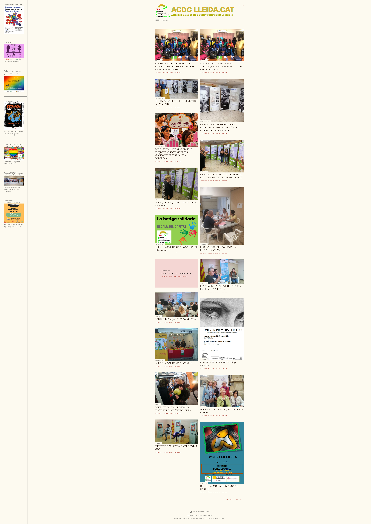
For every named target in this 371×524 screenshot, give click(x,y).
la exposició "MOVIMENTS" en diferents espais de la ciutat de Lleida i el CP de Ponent (219, 127)
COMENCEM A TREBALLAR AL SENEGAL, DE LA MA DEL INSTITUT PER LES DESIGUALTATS (221, 66)
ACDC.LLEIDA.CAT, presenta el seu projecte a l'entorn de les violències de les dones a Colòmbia (174, 154)
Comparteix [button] (158, 72)
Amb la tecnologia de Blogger (201, 511)
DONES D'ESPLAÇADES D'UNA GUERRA (176, 319)
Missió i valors (161, 20)
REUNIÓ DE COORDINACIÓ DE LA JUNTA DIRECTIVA (218, 249)
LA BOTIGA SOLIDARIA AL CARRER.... (174, 363)
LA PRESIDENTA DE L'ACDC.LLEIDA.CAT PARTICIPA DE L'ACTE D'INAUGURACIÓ (221, 176)
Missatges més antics (235, 500)
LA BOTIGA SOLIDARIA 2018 (176, 273)
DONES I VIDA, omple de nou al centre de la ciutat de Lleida (173, 409)
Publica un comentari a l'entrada (172, 72)
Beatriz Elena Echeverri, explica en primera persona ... (220, 288)
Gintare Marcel (207, 515)
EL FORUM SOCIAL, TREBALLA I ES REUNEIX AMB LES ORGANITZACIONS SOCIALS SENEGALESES (175, 66)
